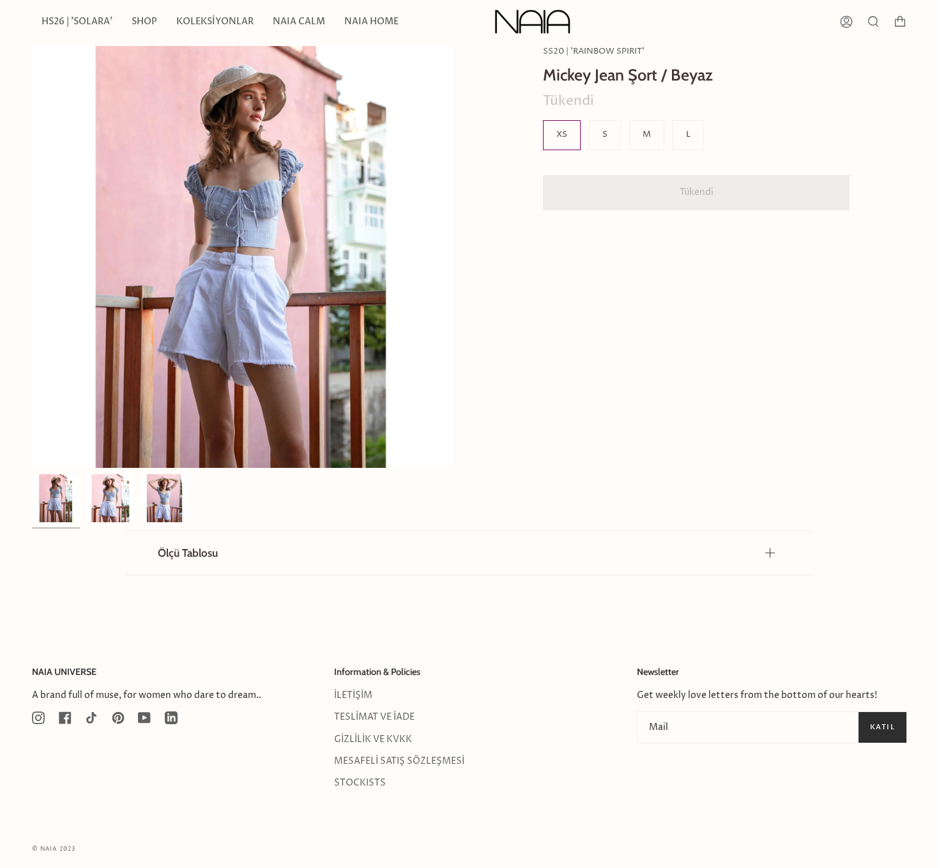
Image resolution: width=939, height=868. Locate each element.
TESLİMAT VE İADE (374, 717)
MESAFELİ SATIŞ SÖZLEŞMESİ (399, 761)
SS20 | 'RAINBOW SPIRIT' (594, 51)
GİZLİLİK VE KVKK (373, 739)
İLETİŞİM (353, 695)
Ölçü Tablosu (188, 552)
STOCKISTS (360, 783)
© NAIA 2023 (53, 849)
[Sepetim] (900, 21)
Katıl (882, 727)
